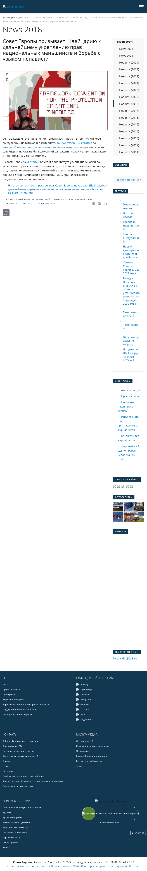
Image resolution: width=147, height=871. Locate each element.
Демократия (9, 694)
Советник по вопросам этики (18, 786)
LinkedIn (84, 694)
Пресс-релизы (130, 396)
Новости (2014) (129, 131)
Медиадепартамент (131, 206)
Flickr (83, 714)
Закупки (7, 761)
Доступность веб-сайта (15, 832)
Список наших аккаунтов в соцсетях (22, 807)
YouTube (84, 709)
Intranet (138, 833)
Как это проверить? (110, 822)
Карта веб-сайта (11, 837)
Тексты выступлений (131, 237)
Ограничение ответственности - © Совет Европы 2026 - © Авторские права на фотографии (67, 866)
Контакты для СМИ (13, 746)
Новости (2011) (129, 152)
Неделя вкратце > (129, 179)
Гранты (6, 766)
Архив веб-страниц (13, 817)
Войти (6, 847)
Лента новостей (84, 741)
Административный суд (15, 827)
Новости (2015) (129, 124)
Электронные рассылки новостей (20, 756)
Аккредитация (130, 390)
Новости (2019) (129, 97)
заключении (31, 162)
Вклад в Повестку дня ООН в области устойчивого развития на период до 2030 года (131, 290)
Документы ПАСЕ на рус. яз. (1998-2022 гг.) (131, 354)
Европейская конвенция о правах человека (26, 704)
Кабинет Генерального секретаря (20, 741)
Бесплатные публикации (89, 761)
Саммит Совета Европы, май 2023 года (131, 268)
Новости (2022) (129, 76)
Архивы (7, 812)
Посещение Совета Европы (17, 714)
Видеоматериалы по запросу (131, 340)
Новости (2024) (129, 62)
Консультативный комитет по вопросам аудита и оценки (33, 781)
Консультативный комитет (74, 143)
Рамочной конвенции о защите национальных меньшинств (43, 147)
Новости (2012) (129, 145)
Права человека (11, 689)
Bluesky (84, 684)
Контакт (134, 866)
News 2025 (126, 55)
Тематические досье (130, 314)
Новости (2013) (129, 138)
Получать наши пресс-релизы (126, 406)
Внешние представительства (18, 751)
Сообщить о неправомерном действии (23, 776)
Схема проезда (10, 842)
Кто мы (6, 684)
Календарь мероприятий (131, 225)
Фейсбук (84, 704)
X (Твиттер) (86, 689)
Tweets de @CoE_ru (125, 658)
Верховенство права (13, 699)
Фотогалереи (83, 751)
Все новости (125, 41)
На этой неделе (128, 215)
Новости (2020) (129, 90)
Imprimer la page (106, 203)
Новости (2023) (129, 69)
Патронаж (8, 771)
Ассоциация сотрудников (16, 822)
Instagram (85, 699)
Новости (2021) (129, 83)
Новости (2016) (129, 117)
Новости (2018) (129, 104)
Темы (79, 766)
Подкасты (85, 719)
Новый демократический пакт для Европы (131, 252)
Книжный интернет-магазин (91, 756)
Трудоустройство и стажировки (19, 709)
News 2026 (126, 48)
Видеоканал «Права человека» (92, 746)
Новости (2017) (129, 110)
